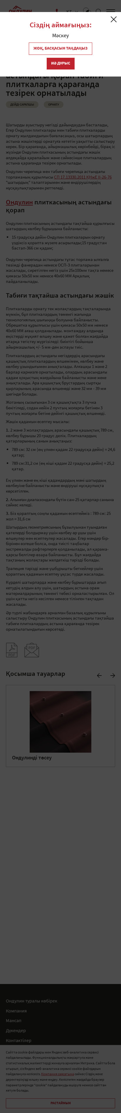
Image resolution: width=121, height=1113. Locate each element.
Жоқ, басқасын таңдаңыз (60, 48)
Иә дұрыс (60, 63)
